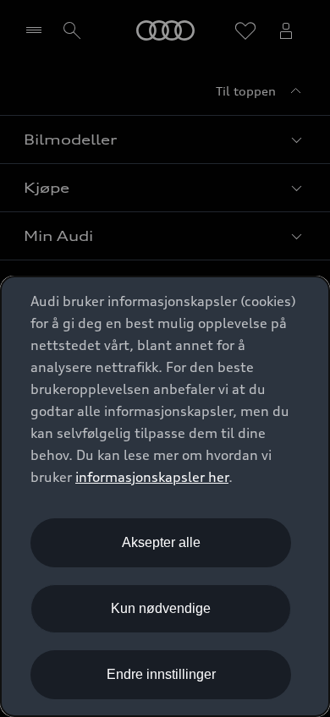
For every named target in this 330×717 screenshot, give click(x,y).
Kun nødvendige (161, 608)
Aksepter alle (161, 542)
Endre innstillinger (161, 674)
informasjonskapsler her (151, 476)
